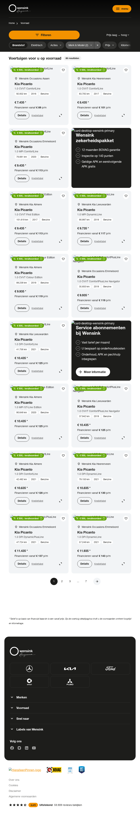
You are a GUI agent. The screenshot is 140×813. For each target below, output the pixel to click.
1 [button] (54, 581)
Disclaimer (15, 790)
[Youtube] (34, 748)
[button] (97, 581)
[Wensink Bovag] (54, 769)
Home (12, 23)
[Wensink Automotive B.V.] (20, 8)
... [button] (78, 581)
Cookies (13, 785)
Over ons (14, 779)
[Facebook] (12, 748)
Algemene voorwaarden (22, 796)
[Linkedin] (26, 748)
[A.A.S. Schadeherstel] (81, 769)
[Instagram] (19, 748)
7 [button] (86, 581)
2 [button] (62, 581)
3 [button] (70, 581)
